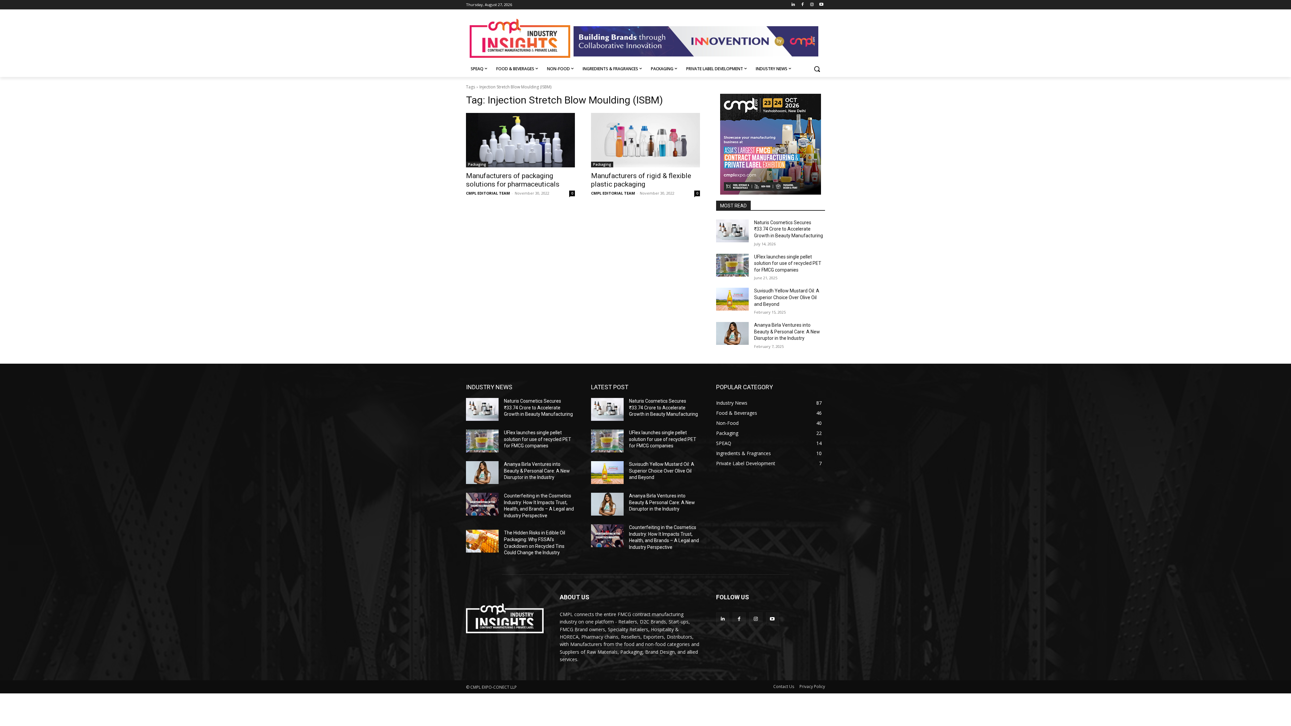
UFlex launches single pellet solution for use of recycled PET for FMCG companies (787, 263)
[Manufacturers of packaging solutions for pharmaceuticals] (520, 140)
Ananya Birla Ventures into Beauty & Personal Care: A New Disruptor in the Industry (787, 331)
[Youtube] (821, 5)
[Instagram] (812, 5)
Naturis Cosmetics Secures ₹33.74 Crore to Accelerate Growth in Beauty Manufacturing (788, 229)
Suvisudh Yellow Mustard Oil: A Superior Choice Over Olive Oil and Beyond (786, 297)
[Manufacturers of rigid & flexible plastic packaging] (645, 140)
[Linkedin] (793, 5)
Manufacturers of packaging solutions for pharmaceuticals (512, 180)
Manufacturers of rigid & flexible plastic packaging (641, 180)
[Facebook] (803, 5)
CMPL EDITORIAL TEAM (488, 193)
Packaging (477, 164)
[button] (817, 69)
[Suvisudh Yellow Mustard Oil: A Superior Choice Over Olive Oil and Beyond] (732, 299)
